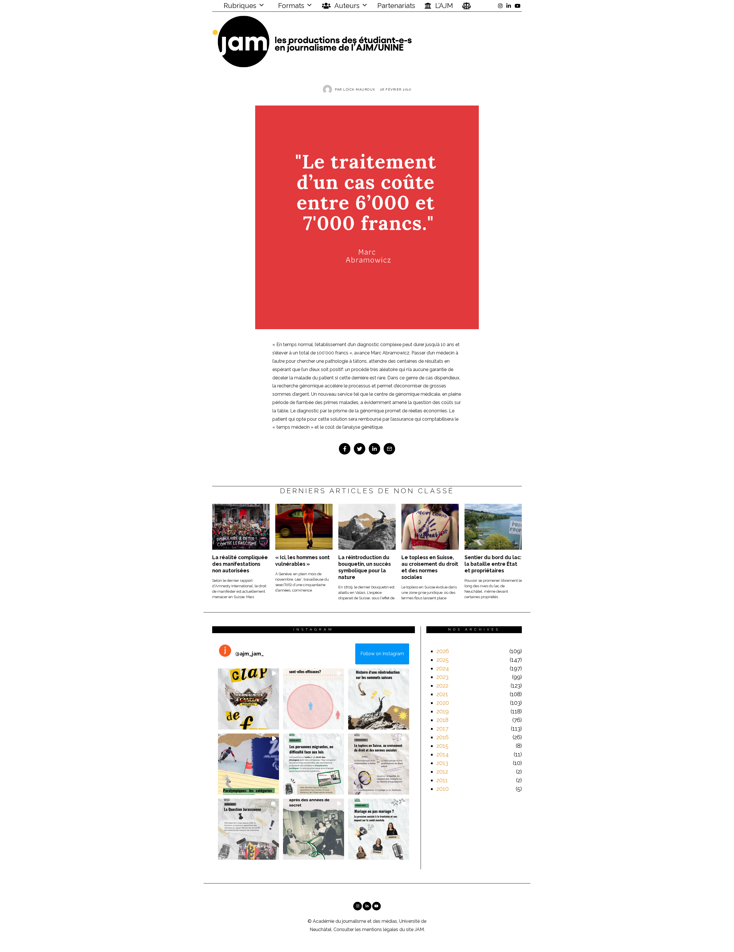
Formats (290, 5)
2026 (442, 651)
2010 (442, 788)
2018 (442, 720)
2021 (442, 694)
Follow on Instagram (382, 653)
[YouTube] (517, 5)
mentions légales (380, 929)
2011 (442, 780)
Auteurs (346, 5)
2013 (442, 763)
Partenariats (396, 5)
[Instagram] (500, 5)
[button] (248, 698)
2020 (442, 702)
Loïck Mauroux (359, 89)
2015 (442, 745)
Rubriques (239, 5)
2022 (442, 685)
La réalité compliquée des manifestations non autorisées (240, 563)
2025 (442, 659)
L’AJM (443, 5)
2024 (442, 668)
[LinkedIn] (508, 5)
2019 (442, 711)
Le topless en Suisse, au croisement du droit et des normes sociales (429, 567)
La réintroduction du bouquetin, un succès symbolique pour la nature (364, 567)
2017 (442, 728)
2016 (442, 737)
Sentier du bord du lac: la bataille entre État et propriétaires (493, 563)
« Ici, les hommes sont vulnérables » (302, 560)
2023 (442, 677)
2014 (442, 754)
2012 (442, 771)
